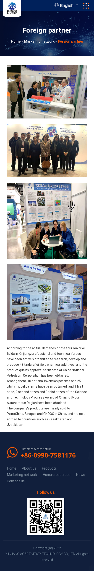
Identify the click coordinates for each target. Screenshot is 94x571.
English (66, 5)
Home (16, 41)
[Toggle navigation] (86, 5)
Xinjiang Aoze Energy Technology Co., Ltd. (40, 554)
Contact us (16, 481)
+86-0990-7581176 (48, 455)
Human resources (56, 475)
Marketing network (39, 41)
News (80, 475)
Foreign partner (70, 41)
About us (29, 468)
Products (49, 468)
